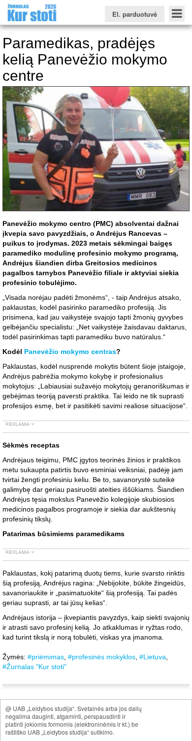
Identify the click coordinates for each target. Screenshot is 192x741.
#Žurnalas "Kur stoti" (34, 667)
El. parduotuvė (134, 14)
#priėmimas (46, 657)
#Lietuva (152, 657)
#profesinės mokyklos (101, 657)
